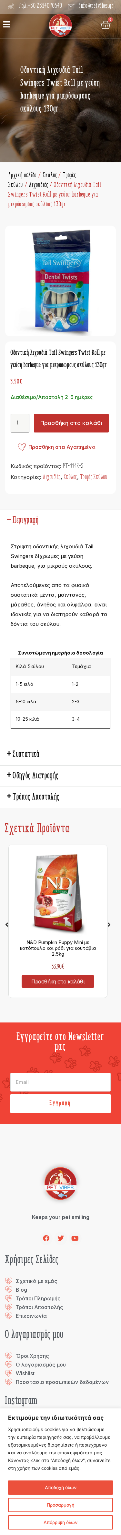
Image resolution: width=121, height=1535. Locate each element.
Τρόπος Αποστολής (36, 797)
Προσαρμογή (60, 1505)
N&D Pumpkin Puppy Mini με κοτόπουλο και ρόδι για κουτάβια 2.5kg (58, 948)
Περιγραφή (26, 520)
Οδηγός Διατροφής (35, 776)
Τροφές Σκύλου (94, 477)
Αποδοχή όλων (60, 1487)
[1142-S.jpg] (60, 281)
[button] (60, 520)
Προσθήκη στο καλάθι (71, 423)
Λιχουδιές (38, 185)
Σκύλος (50, 175)
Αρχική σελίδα (22, 175)
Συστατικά (26, 755)
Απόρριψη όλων (60, 1522)
